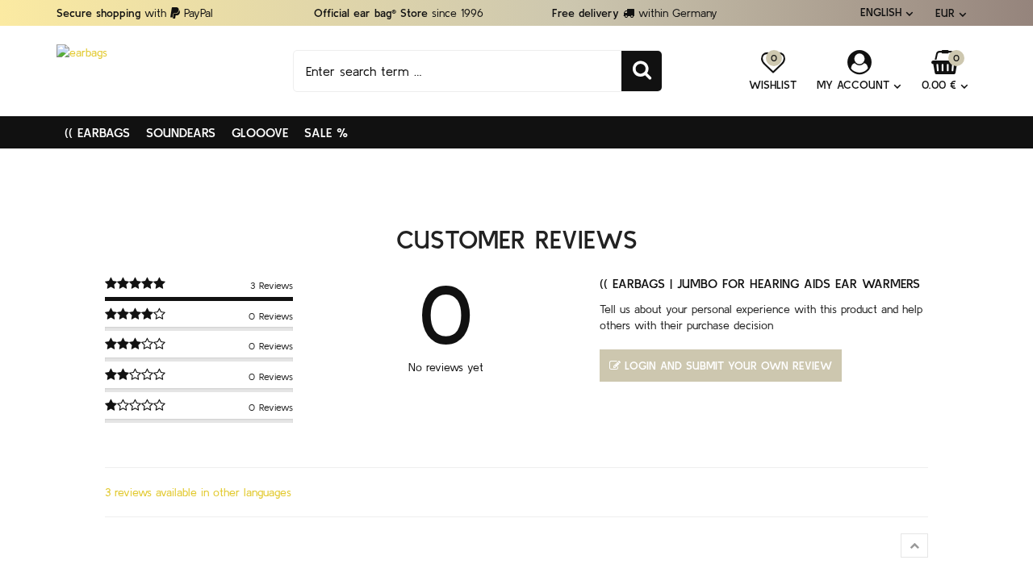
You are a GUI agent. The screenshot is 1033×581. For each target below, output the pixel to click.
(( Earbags (97, 132)
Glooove (260, 132)
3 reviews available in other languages (198, 492)
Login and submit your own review (728, 365)
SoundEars (180, 132)
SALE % (326, 132)
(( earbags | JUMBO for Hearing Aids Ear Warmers (760, 283)
